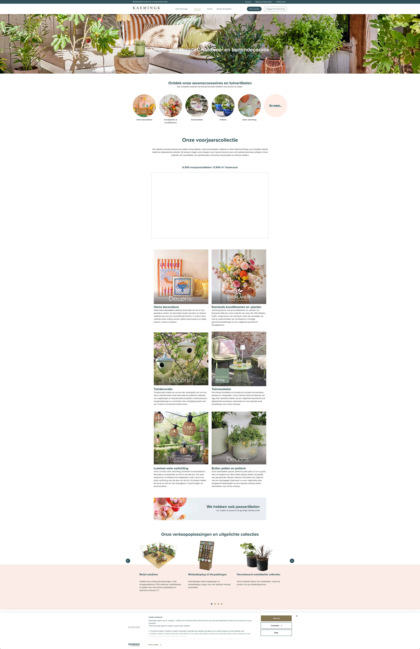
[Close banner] (297, 616)
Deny (276, 633)
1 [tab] (212, 604)
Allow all (276, 618)
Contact (248, 2)
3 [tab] (218, 604)
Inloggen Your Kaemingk (275, 9)
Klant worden (254, 9)
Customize (275, 625)
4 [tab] (221, 604)
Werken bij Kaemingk (263, 2)
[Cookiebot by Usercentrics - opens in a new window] (134, 644)
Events (209, 9)
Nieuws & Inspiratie (224, 9)
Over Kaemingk (181, 9)
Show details (153, 645)
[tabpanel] (161, 569)
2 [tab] (215, 604)
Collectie (197, 9)
